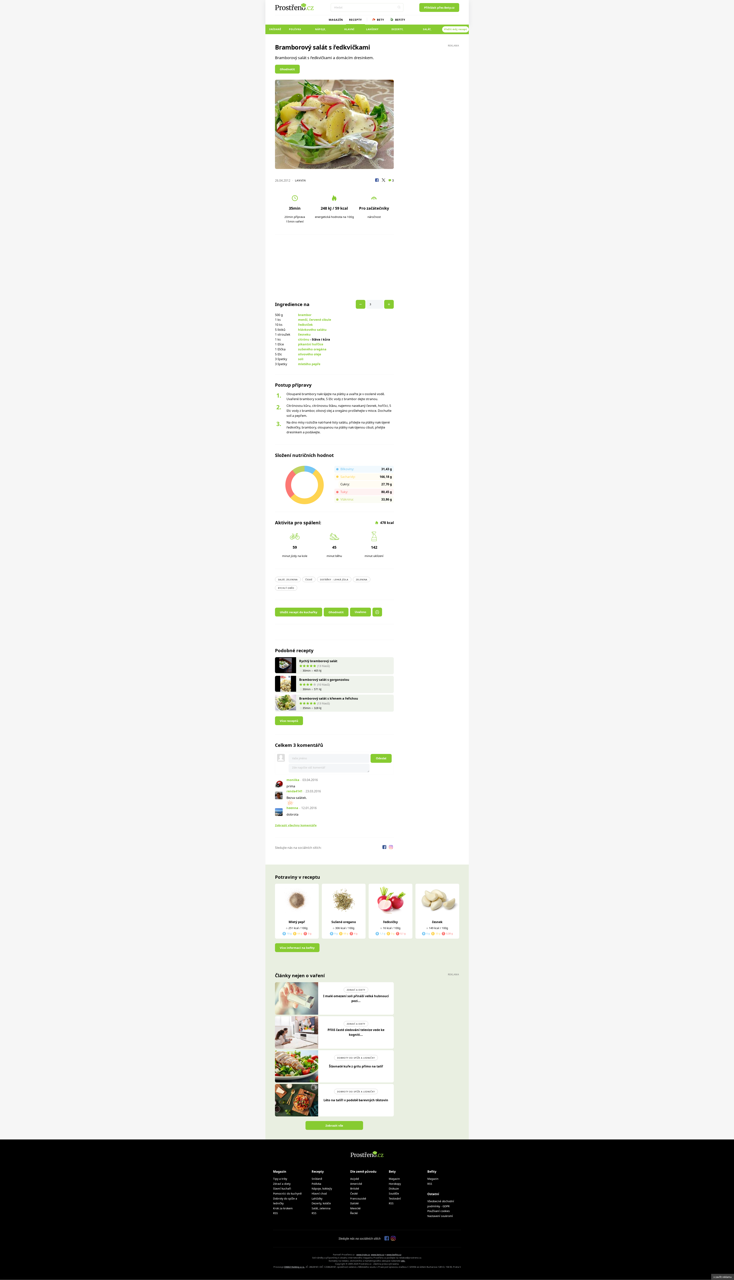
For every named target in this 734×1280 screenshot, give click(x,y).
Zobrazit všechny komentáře (296, 825)
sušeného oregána (312, 349)
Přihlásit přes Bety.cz (439, 7)
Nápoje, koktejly (320, 31)
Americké (356, 1184)
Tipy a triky (280, 1179)
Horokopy (395, 1184)
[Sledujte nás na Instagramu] (391, 848)
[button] (399, 7)
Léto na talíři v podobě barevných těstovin (356, 1100)
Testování (395, 1198)
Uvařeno (360, 612)
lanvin (300, 180)
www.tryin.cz (363, 1254)
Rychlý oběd (286, 588)
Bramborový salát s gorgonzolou (324, 680)
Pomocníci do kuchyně (287, 1193)
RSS (275, 1213)
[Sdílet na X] (383, 180)
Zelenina (361, 579)
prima (290, 786)
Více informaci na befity (297, 948)
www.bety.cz (377, 1254)
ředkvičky (390, 922)
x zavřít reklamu (722, 1277)
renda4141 (294, 791)
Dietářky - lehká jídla (334, 579)
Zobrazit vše (334, 1125)
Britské (354, 1188)
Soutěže (394, 1193)
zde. (403, 1260)
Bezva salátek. (296, 798)
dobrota (292, 814)
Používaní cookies (438, 1211)
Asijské (354, 1179)
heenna (292, 808)
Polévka (295, 29)
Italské (354, 1203)
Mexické (355, 1208)
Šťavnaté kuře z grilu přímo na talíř (356, 1066)
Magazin (394, 1179)
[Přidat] (360, 304)
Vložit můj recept (455, 29)
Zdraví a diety (356, 989)
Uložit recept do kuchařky (298, 612)
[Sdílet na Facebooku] (377, 180)
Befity (399, 20)
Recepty (355, 20)
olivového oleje (309, 354)
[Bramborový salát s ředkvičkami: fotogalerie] (334, 124)
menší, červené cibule (314, 320)
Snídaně (275, 29)
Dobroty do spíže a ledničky (356, 1057)
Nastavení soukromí (440, 1216)
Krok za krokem (283, 1208)
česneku (304, 334)
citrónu (303, 339)
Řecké (354, 1213)
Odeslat (381, 758)
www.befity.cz (393, 1254)
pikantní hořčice (310, 344)
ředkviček (305, 325)
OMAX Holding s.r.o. (294, 1266)
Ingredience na (292, 304)
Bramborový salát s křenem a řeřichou (328, 698)
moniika (292, 780)
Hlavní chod (349, 31)
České (308, 579)
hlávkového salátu (312, 330)
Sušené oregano (343, 922)
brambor (304, 315)
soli (300, 359)
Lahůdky (372, 29)
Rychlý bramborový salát (318, 661)
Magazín (336, 20)
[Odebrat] (389, 304)
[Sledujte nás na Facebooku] (384, 848)
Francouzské (358, 1198)
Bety (380, 20)
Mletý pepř (297, 922)
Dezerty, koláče (397, 31)
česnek (437, 922)
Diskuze (394, 1188)
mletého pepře (309, 364)
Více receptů (289, 721)
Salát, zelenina (427, 31)
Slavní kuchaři (282, 1188)
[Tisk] (377, 612)
